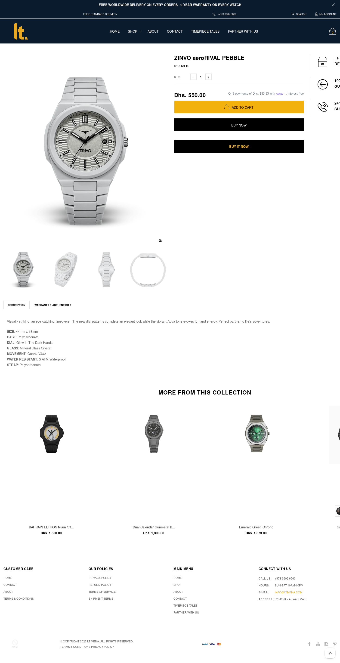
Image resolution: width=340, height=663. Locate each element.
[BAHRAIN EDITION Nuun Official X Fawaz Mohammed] (51, 462)
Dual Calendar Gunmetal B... (154, 527)
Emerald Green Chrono (256, 527)
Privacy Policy (100, 578)
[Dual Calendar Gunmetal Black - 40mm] (153, 462)
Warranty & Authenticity (52, 305)
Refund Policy (100, 584)
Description (16, 305)
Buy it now (239, 146)
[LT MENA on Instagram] (326, 644)
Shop (132, 31)
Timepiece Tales (205, 31)
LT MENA (93, 641)
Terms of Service (102, 591)
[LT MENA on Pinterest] (335, 644)
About (153, 31)
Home (115, 31)
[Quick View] (92, 411)
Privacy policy (102, 646)
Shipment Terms (101, 598)
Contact (175, 31)
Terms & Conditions (18, 598)
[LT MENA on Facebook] (309, 644)
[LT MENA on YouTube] (317, 644)
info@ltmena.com (288, 592)
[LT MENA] (15, 643)
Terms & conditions (75, 646)
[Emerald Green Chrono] (256, 462)
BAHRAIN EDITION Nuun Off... (51, 527)
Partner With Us (243, 31)
